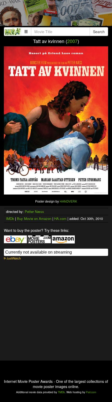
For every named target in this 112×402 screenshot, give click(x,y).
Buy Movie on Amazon (34, 218)
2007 (72, 41)
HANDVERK (68, 201)
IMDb (10, 218)
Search (99, 31)
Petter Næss (34, 211)
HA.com (60, 218)
